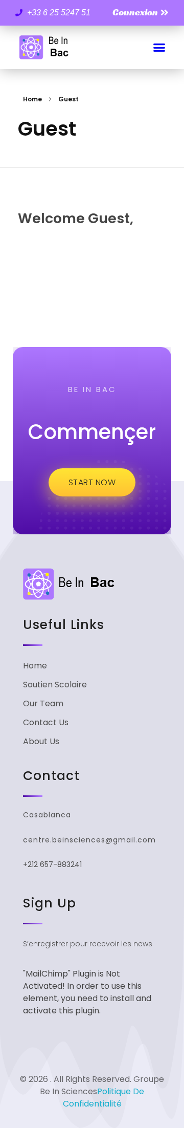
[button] (159, 47)
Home (32, 99)
